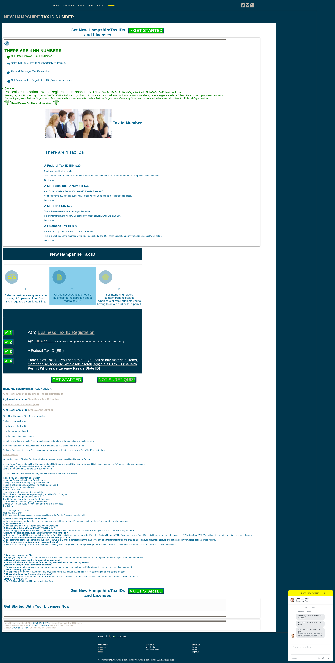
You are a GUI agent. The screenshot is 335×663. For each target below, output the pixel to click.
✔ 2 (8, 342)
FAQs (100, 5)
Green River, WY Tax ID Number (67, 623)
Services (68, 5)
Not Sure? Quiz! (117, 379)
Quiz (90, 5)
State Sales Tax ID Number (43, 399)
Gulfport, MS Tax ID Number (43, 628)
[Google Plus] (252, 5)
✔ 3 (8, 351)
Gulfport (7, 628)
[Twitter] (247, 5)
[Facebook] (243, 5)
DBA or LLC (45, 341)
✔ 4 (8, 361)
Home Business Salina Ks (16, 625)
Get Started (66, 379)
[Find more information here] (310, 625)
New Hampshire (22, 17)
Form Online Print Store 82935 (18, 623)
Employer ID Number (40, 410)
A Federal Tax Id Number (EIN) (21, 404)
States (100, 652)
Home (56, 5)
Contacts (101, 649)
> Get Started (146, 30)
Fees (81, 5)
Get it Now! (49, 180)
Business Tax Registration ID (45, 393)
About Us (102, 647)
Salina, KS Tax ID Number (61, 625)
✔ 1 (8, 332)
